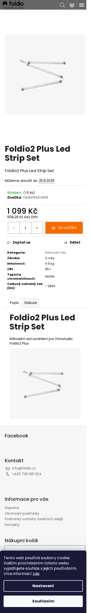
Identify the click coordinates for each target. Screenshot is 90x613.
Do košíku (67, 227)
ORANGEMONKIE (35, 197)
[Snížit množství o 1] (14, 228)
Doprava (12, 507)
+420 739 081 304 (27, 474)
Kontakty (12, 524)
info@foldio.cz (24, 468)
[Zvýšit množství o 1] (37, 228)
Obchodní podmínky (22, 513)
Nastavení (43, 586)
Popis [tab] (14, 302)
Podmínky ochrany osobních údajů (34, 519)
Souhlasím (43, 601)
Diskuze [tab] (30, 302)
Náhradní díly (55, 252)
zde (36, 573)
